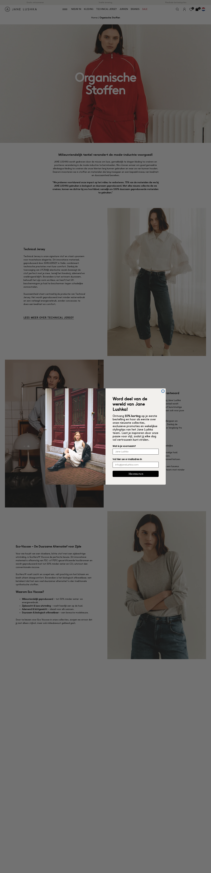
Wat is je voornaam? (124, 446)
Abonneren (135, 473)
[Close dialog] (163, 391)
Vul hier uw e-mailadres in (127, 459)
